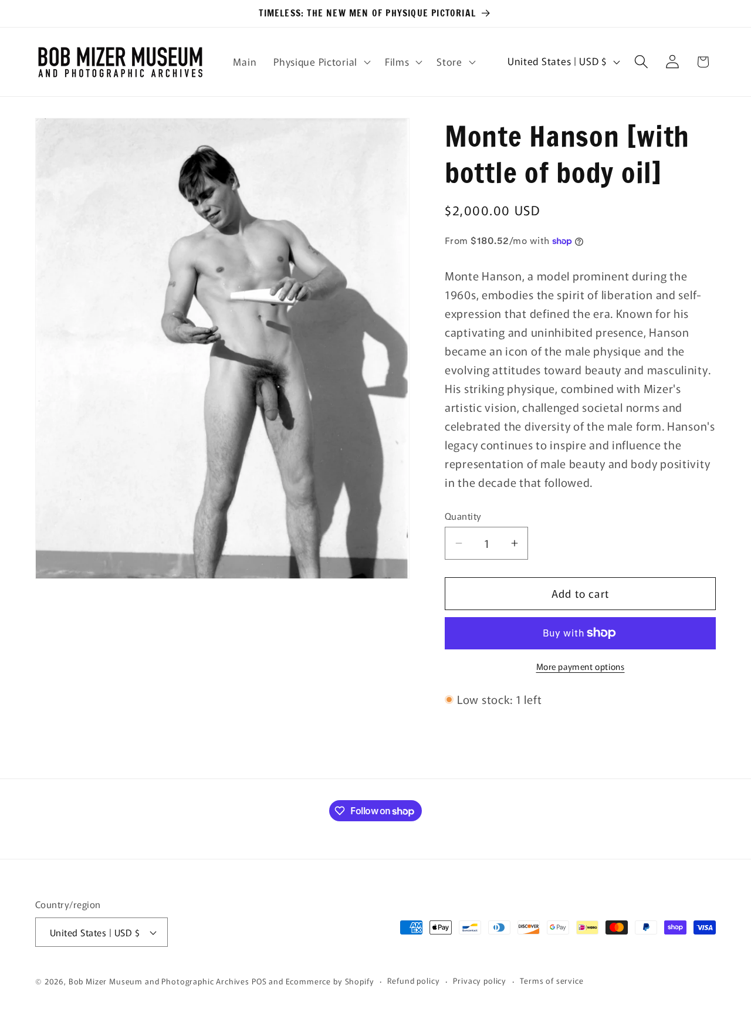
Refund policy (413, 980)
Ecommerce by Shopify (330, 981)
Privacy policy (479, 980)
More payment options (580, 666)
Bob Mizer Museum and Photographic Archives (159, 981)
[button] (321, 61)
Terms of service (551, 980)
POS (259, 981)
